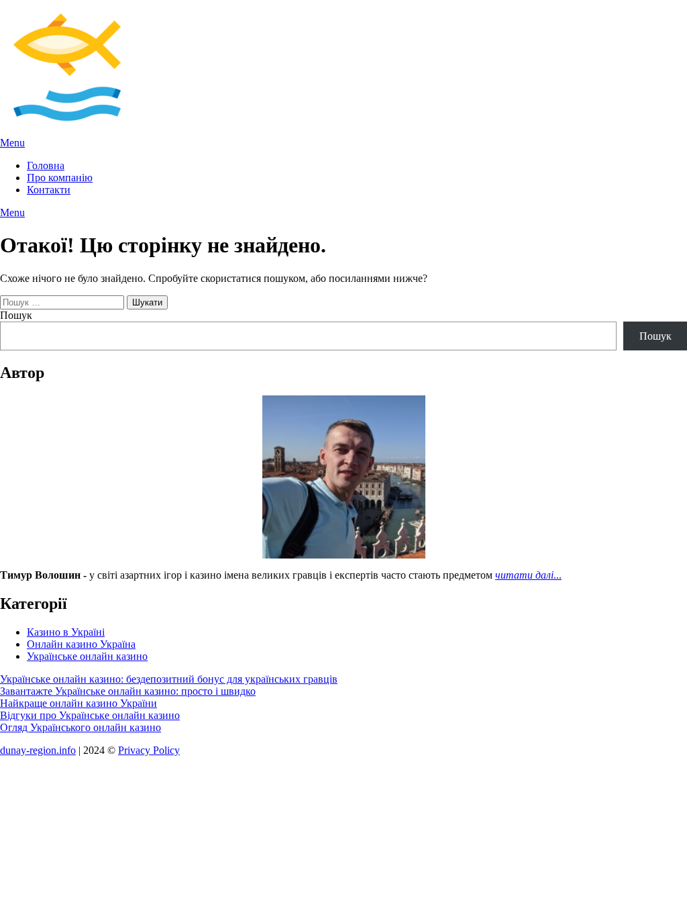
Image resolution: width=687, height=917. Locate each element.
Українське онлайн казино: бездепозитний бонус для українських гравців (168, 679)
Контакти (48, 189)
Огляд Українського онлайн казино (80, 727)
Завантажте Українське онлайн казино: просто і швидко (128, 691)
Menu (12, 142)
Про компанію (60, 177)
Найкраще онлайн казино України (78, 703)
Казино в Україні (66, 632)
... (528, 575)
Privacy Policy (149, 750)
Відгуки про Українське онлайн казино (90, 715)
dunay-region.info (38, 750)
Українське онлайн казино (87, 656)
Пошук (16, 315)
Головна (45, 165)
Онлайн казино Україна (81, 644)
